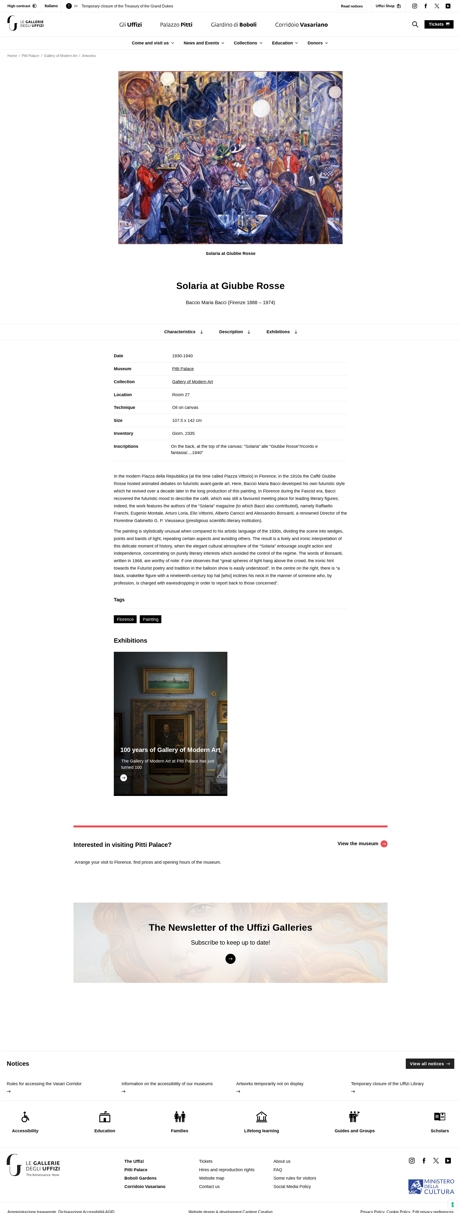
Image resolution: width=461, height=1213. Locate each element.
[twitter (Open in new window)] (436, 6)
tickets (436, 24)
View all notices (427, 1063)
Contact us (209, 1186)
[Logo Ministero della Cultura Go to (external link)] (431, 1186)
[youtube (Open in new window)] (448, 6)
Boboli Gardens (140, 1178)
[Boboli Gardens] (233, 24)
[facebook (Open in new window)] (425, 6)
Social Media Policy (292, 1186)
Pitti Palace (183, 368)
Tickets (205, 1161)
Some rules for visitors (294, 1178)
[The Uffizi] (131, 24)
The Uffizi (134, 1161)
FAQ (277, 1169)
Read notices (352, 6)
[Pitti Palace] (176, 24)
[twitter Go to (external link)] (436, 1160)
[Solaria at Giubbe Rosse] (25, 24)
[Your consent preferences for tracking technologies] (452, 1204)
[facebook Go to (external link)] (424, 1160)
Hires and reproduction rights (227, 1169)
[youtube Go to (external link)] (448, 1160)
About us (282, 1161)
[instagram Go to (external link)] (412, 1160)
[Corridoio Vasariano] (301, 24)
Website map (211, 1178)
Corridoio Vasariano (144, 1186)
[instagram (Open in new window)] (414, 6)
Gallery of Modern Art (192, 381)
